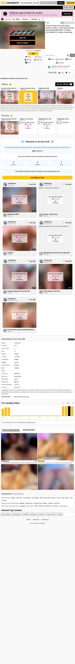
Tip (33, 53)
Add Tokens (37, 50)
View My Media (22, 43)
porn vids (36, 3)
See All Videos (64, 84)
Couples (16, 368)
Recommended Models (11, 430)
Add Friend (39, 60)
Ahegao (13, 498)
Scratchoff (61, 62)
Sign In (61, 3)
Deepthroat (48, 506)
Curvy (16, 379)
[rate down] (66, 72)
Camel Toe (56, 503)
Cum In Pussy (63, 506)
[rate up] (59, 72)
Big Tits (16, 382)
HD (32, 498)
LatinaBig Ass (16, 514)
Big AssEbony (6, 514)
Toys (71, 498)
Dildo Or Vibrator (39, 506)
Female (16, 354)
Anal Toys (55, 506)
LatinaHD (42, 514)
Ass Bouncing (37, 503)
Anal (27, 506)
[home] (10, 2)
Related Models (29, 430)
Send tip (22, 38)
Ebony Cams (31, 422)
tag (22, 3)
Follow (29, 57)
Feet (41, 498)
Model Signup (68, 7)
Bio (14, 19)
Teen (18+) (19, 498)
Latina (63, 498)
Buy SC (29, 62)
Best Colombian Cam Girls (21, 397)
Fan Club (34, 19)
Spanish (4, 362)
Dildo (67, 498)
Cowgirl (50, 503)
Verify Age (67, 14)
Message (28, 60)
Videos (18, 19)
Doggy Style (29, 503)
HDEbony (33, 514)
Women (16, 365)
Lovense (4, 500)
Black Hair (17, 373)
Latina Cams (21, 422)
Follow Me (71, 339)
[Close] (73, 19)
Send (72, 55)
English (16, 359)
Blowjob (36, 498)
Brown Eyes (17, 376)
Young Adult (26, 498)
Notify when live (22, 33)
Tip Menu (39, 57)
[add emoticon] (67, 55)
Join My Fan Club (37, 178)
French (16, 362)
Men (3, 368)
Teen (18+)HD (51, 514)
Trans (3, 371)
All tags (60, 514)
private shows (28, 3)
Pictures (25, 19)
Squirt (31, 506)
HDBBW (25, 514)
